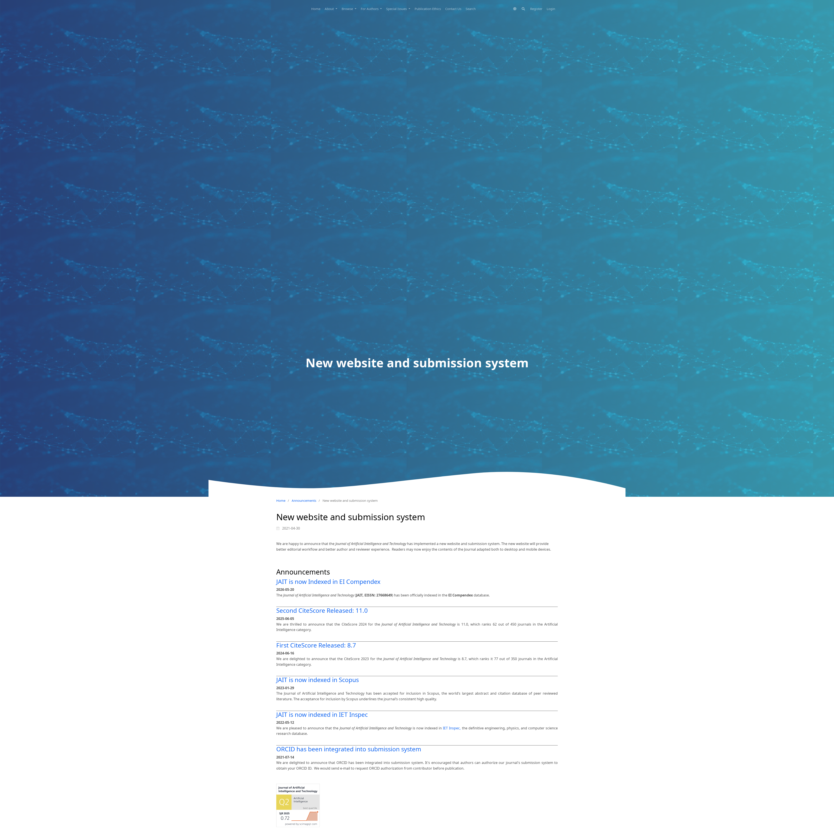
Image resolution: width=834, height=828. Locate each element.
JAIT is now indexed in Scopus (317, 680)
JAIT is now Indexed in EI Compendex (328, 581)
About (330, 9)
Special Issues (397, 9)
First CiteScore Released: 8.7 (316, 645)
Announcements (304, 500)
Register (536, 9)
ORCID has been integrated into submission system (348, 749)
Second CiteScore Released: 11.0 (322, 610)
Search (471, 9)
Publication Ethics (428, 9)
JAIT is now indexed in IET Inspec (322, 714)
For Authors (370, 9)
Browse (348, 9)
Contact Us (453, 9)
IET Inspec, (452, 728)
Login (551, 9)
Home (315, 9)
